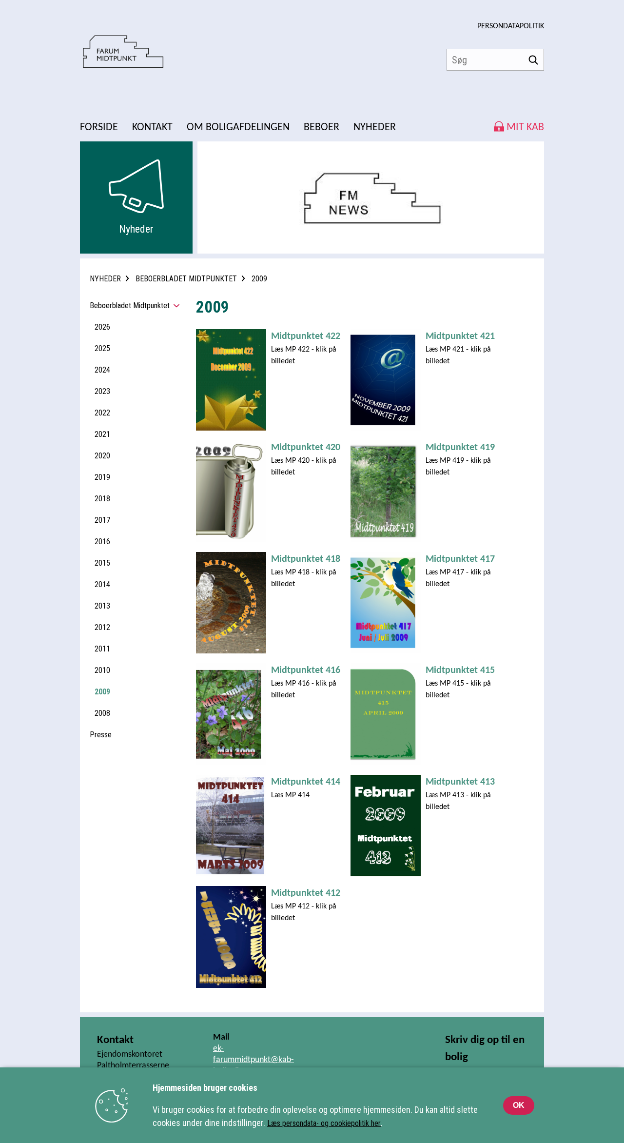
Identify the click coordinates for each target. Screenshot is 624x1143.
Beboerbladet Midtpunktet (130, 305)
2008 (102, 713)
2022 (102, 412)
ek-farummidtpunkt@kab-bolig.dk (253, 1060)
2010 (102, 670)
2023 (102, 391)
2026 (102, 327)
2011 (102, 648)
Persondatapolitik (510, 26)
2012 (102, 627)
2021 (102, 434)
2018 (102, 498)
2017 (102, 520)
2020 (102, 455)
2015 (102, 563)
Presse (101, 734)
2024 (102, 369)
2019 (102, 477)
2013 (102, 606)
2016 (102, 541)
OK (519, 1105)
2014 (102, 584)
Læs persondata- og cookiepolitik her (324, 1123)
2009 (102, 691)
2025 (102, 348)
